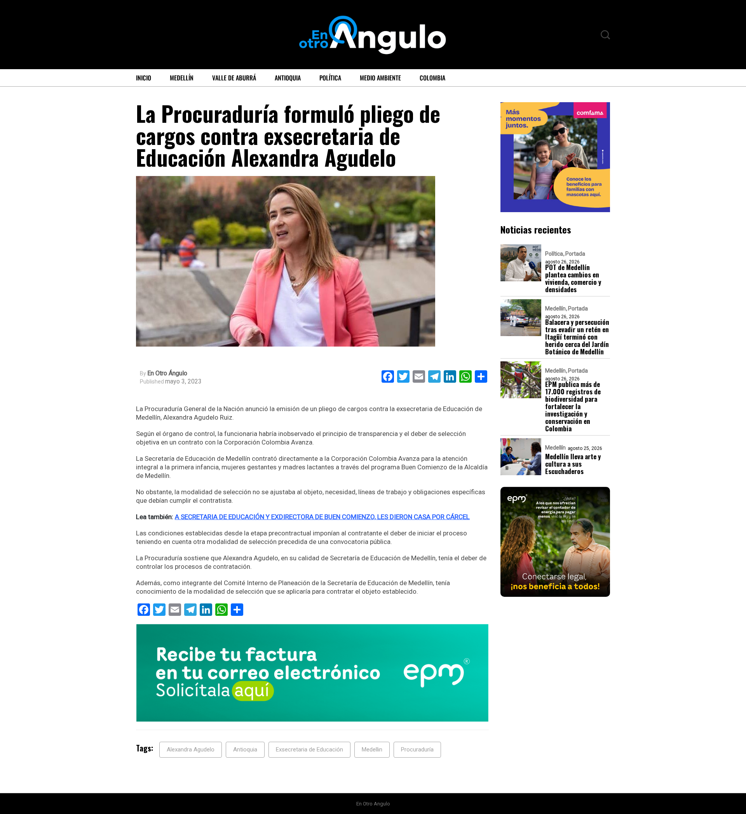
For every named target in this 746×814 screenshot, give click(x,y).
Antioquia (288, 77)
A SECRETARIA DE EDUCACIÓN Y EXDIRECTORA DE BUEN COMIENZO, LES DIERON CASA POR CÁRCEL (322, 517)
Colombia (432, 77)
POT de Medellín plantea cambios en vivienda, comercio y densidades (573, 278)
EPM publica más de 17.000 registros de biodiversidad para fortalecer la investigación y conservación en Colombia (573, 406)
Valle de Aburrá (234, 77)
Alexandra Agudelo (190, 749)
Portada (575, 253)
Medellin (372, 749)
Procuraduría (417, 749)
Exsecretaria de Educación (309, 749)
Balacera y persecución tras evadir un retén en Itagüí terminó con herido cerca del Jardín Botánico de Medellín (577, 336)
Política (330, 77)
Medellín (181, 77)
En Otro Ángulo (167, 373)
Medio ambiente (380, 77)
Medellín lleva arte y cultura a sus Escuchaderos (573, 463)
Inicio (143, 77)
